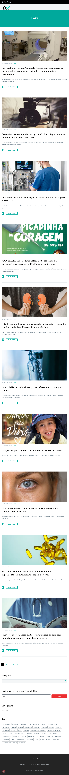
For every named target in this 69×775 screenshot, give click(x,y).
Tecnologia (56, 739)
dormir (5, 733)
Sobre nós (22, 764)
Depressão (6, 730)
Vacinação (22, 743)
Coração (20, 727)
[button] (3, 87)
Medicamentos (7, 736)
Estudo (11, 733)
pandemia (58, 736)
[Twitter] (5, 2)
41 (13, 664)
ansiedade (23, 724)
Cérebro (51, 727)
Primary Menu (64, 8)
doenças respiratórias (54, 730)
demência (58, 727)
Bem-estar (36, 724)
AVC (30, 724)
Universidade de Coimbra (10, 743)
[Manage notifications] (3, 771)
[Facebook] (2, 2)
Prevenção (6, 739)
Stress (42, 739)
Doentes (26, 730)
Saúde (12, 739)
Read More (11, 87)
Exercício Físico (19, 733)
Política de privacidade (43, 764)
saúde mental (20, 739)
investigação (53, 733)
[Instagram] (7, 2)
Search (65, 681)
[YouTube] (10, 2)
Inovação (44, 733)
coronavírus (28, 727)
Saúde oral (30, 739)
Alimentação (6, 724)
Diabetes (13, 730)
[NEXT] (17, 664)
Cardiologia (6, 727)
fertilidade (29, 733)
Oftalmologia (40, 736)
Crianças (44, 727)
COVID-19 (36, 727)
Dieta (19, 730)
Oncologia (50, 736)
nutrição (23, 736)
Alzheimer (15, 724)
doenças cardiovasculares (38, 730)
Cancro (44, 724)
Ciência (14, 727)
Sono (36, 739)
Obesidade (31, 736)
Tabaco (48, 739)
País (14, 63)
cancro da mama (52, 724)
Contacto (31, 764)
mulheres (16, 736)
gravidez (36, 733)
